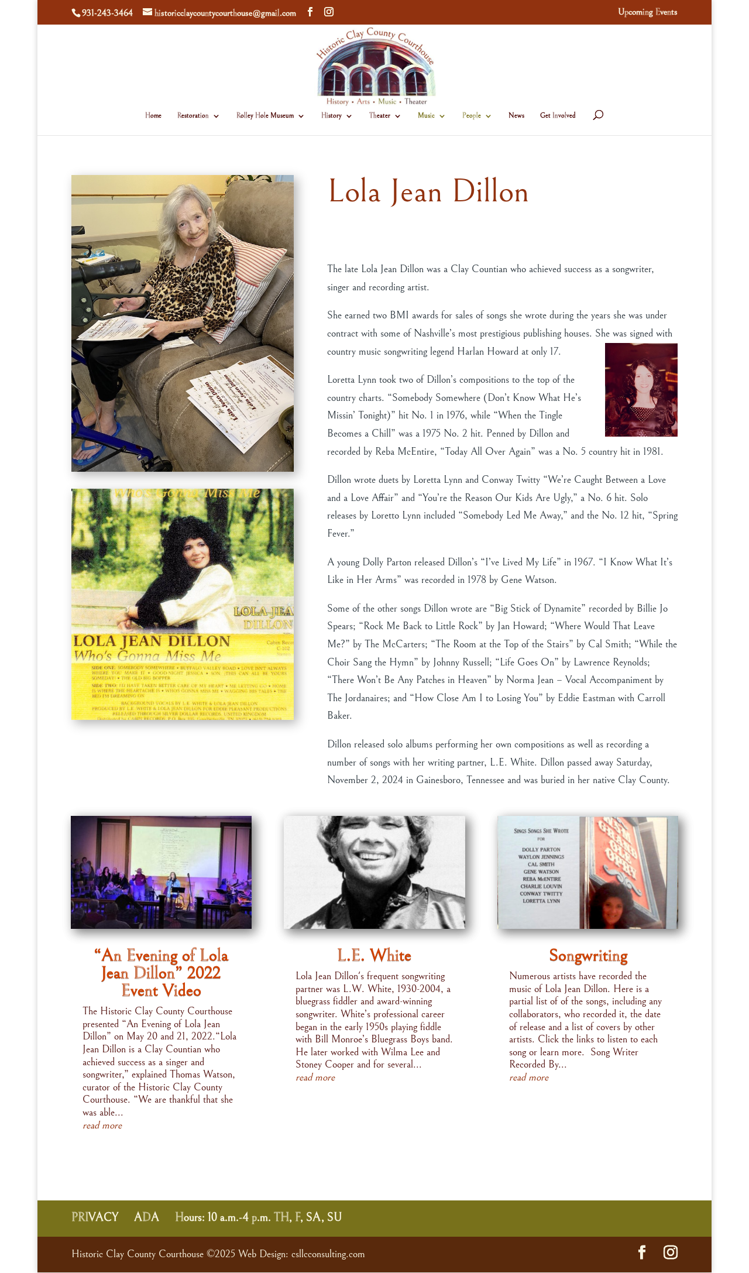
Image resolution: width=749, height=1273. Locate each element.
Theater (379, 115)
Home (153, 115)
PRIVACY (94, 1217)
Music (426, 115)
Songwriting (588, 955)
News (516, 115)
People (471, 115)
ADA (146, 1217)
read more (102, 1125)
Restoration (193, 115)
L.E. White (374, 955)
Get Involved (558, 115)
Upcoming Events (648, 12)
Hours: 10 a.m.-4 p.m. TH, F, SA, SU (258, 1217)
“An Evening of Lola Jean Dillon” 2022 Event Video (161, 972)
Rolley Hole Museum (265, 115)
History (331, 115)
